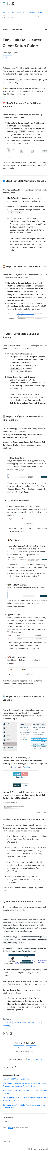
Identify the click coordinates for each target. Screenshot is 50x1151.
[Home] (8, 4)
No (31, 1047)
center (31, 1022)
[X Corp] (7, 1033)
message (17, 1022)
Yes (18, 1047)
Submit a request (35, 1059)
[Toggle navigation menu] (43, 4)
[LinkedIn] (11, 1033)
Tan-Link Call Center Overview (16, 1079)
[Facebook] (4, 1033)
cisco (38, 1022)
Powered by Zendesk (39, 1149)
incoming (6, 1026)
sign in (10, 1128)
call (24, 1022)
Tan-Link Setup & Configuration (23, 12)
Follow (7, 57)
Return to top (8, 1067)
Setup (40, 12)
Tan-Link (6, 12)
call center (7, 1022)
